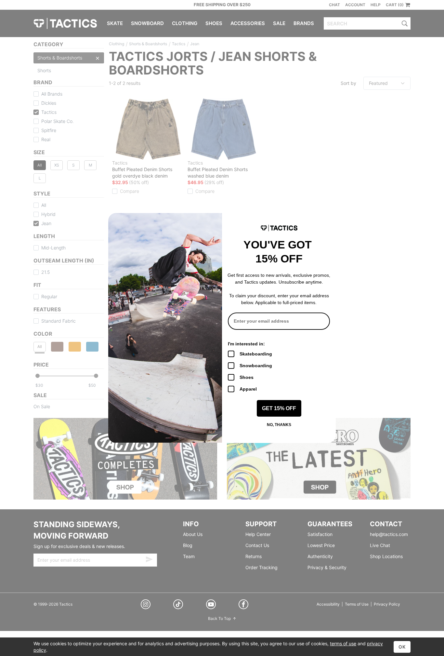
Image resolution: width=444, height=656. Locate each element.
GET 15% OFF (279, 408)
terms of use (343, 643)
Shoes (247, 377)
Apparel (248, 389)
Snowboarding (256, 365)
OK (402, 646)
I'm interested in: (246, 343)
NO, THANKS (279, 424)
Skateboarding (256, 353)
